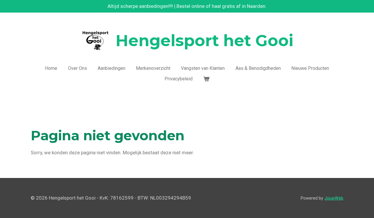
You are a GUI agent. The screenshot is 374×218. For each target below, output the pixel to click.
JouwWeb (333, 198)
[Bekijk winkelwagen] (206, 79)
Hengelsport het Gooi (204, 40)
